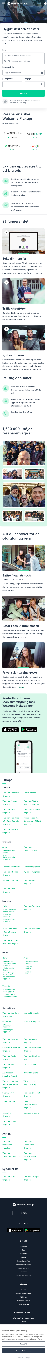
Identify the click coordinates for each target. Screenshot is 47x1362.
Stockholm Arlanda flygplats (11, 1049)
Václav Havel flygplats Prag (30, 1083)
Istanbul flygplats (31, 1013)
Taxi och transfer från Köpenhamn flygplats (10, 1084)
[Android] (32, 1231)
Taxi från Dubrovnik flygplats (32, 1049)
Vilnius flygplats (9, 1101)
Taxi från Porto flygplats (9, 1057)
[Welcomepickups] (3, 3)
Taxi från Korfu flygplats (9, 890)
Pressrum (23, 1254)
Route (4, 50)
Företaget (23, 1247)
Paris (4, 906)
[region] (23, 1343)
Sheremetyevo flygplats (9, 1094)
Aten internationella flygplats (9, 857)
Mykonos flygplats (32, 872)
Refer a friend (23, 1268)
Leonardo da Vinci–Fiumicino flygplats (9, 963)
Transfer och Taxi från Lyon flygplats (10, 942)
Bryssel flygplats (31, 1073)
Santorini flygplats (32, 867)
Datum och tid (8, 67)
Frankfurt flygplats (32, 1021)
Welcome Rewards (23, 1265)
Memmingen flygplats (8, 1031)
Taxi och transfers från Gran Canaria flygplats (10, 821)
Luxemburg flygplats (7, 1114)
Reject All (23, 1344)
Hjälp (25, 1213)
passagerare (7, 79)
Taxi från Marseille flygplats (32, 930)
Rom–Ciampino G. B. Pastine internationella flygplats (9, 976)
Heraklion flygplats (11, 880)
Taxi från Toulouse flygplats (32, 908)
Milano (27, 958)
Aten (4, 847)
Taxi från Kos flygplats (30, 882)
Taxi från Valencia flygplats (10, 794)
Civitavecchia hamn (8, 969)
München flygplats (7, 1026)
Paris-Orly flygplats (7, 915)
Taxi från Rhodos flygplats (10, 873)
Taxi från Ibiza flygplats (9, 811)
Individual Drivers (23, 1301)
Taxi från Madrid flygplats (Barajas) (32, 802)
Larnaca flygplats (31, 1113)
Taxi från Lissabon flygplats (32, 1057)
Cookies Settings (23, 1358)
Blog (23, 1250)
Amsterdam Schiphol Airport (9, 1074)
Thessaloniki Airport (11, 867)
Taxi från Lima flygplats (9, 1178)
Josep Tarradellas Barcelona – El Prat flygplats (32, 821)
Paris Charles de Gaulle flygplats (10, 911)
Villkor (23, 1257)
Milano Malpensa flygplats (31, 962)
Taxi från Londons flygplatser (10, 1014)
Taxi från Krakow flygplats (10, 1041)
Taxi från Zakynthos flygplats (32, 848)
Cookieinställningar (23, 1276)
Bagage (28, 79)
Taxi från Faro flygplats (9, 1066)
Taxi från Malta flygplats (9, 1123)
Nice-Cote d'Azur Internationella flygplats (10, 932)
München (6, 1021)
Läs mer (21, 687)
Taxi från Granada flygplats (32, 811)
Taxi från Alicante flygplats (10, 831)
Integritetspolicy (23, 1261)
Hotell (23, 1290)
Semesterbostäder (23, 1294)
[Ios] (15, 1230)
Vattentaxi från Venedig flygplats (10, 995)
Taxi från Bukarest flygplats (32, 1094)
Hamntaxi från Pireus (9, 851)
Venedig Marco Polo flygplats (9, 991)
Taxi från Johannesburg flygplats (30, 1156)
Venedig (6, 986)
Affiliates (23, 1297)
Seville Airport (30, 793)
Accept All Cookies (23, 1351)
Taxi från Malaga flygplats (10, 802)
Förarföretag (23, 1304)
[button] (5, 84)
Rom (4, 958)
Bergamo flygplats (28, 967)
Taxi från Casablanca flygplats (29, 1144)
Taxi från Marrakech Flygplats (7, 1144)
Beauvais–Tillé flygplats (9, 920)
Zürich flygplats (30, 1064)
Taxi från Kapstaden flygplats (11, 1154)
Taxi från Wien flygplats (30, 1041)
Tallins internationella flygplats (30, 1104)
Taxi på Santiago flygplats (31, 1178)
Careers (23, 1272)
